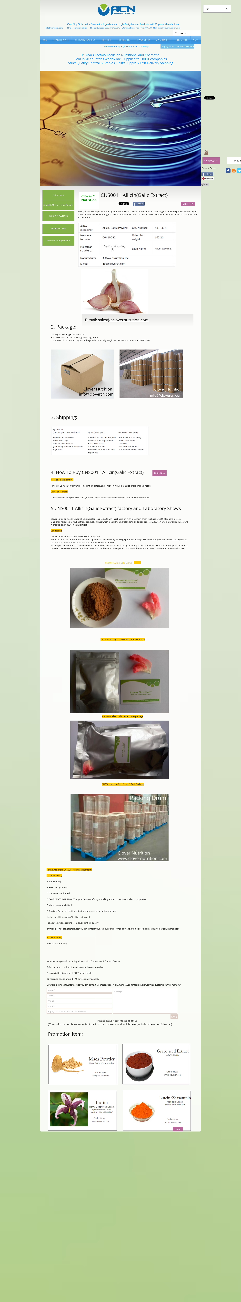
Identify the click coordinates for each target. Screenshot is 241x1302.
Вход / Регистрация (209, 168)
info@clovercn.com (54, 28)
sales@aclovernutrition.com (123, 319)
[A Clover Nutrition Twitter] (228, 170)
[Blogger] (233, 170)
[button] (120, 128)
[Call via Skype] (109, 204)
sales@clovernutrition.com (169, 28)
